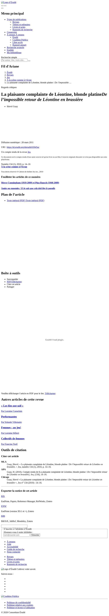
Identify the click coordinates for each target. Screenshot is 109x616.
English (10, 50)
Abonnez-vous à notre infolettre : (18, 532)
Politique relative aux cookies (20, 605)
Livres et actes (18, 27)
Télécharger (50, 393)
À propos (20, 35)
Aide (9, 544)
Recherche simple (9, 57)
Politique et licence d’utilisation (21, 607)
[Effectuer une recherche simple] (2, 5)
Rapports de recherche (22, 29)
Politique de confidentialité (19, 602)
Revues (15, 22)
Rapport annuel (19, 45)
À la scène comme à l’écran (19, 80)
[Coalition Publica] (10, 596)
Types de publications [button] (16, 19)
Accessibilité (12, 547)
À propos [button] (11, 35)
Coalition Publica (20, 40)
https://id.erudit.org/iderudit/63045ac (23, 147)
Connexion (12, 32)
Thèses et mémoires (21, 24)
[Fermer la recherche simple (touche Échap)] (5, 5)
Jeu (8, 77)
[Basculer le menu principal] (2, 8)
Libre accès (17, 42)
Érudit (15, 37)
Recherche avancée (15, 47)
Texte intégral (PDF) (16, 200)
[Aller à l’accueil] (8, 2)
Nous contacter (13, 552)
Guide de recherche (15, 549)
